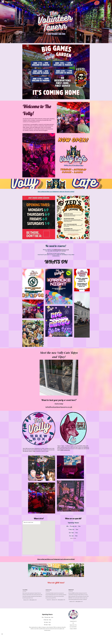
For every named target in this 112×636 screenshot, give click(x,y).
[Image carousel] (73, 119)
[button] (2, 634)
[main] (38, 117)
